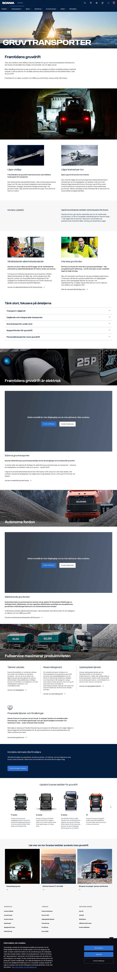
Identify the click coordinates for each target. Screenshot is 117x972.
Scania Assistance (47, 911)
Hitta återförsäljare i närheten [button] (17, 768)
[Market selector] (96, 3)
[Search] (85, 3)
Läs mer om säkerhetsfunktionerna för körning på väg (25, 287)
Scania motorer (8, 919)
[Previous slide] (6, 807)
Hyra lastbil (45, 931)
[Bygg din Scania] (102, 3)
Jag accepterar (98, 948)
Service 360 (45, 915)
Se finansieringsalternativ (15, 737)
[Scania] (8, 3)
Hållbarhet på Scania (85, 923)
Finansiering (45, 923)
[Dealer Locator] (91, 3)
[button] (108, 3)
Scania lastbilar (8, 911)
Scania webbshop (84, 927)
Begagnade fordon (9, 927)
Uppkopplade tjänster (48, 919)
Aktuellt (81, 915)
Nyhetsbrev (82, 919)
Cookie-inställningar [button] (48, 424)
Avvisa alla (99, 954)
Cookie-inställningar (98, 961)
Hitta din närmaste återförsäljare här (73, 289)
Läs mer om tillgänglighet (15, 690)
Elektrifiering (8, 931)
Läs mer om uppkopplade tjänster (90, 686)
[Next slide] (110, 807)
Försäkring (45, 927)
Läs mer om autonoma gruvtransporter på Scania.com (22, 617)
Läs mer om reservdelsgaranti (53, 694)
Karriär (81, 911)
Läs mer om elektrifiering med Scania (17, 480)
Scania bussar (8, 915)
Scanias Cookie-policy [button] (67, 424)
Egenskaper (7, 923)
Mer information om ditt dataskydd (24, 967)
